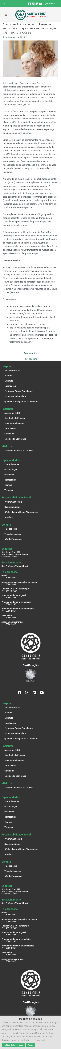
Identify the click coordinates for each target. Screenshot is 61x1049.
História (8, 375)
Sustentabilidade (12, 507)
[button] (4, 4)
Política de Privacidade (15, 396)
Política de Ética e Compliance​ (18, 391)
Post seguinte (30, 359)
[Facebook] (29, 3)
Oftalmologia (10, 469)
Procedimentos (11, 464)
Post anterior (30, 353)
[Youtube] (40, 3)
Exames (8, 485)
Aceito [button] (30, 1045)
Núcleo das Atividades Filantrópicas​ (21, 512)
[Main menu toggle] (6, 15)
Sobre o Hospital (12, 370)
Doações (8, 517)
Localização (10, 386)
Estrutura (8, 381)
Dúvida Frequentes (13, 539)
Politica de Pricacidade (13, 1045)
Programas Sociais (13, 502)
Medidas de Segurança (15, 439)
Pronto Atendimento (14, 423)
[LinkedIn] (36, 3)
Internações (10, 428)
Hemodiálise (10, 480)
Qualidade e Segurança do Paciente (21, 401)
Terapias (8, 490)
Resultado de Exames (14, 418)
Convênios (9, 434)
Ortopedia (9, 474)
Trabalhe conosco (12, 534)
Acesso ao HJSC (12, 413)
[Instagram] (33, 3)
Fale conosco (10, 529)
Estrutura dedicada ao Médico (18, 450)
